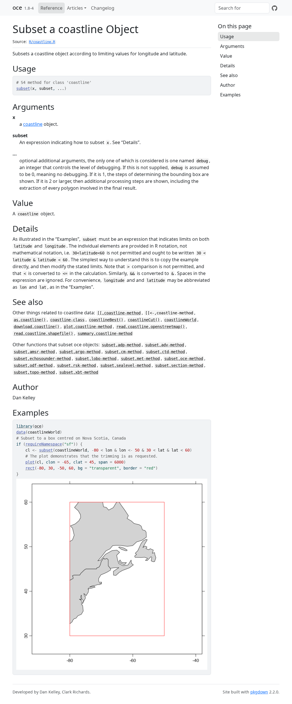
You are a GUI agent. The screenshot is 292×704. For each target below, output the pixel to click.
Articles (75, 8)
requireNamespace (43, 444)
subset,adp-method (121, 345)
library (24, 426)
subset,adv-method (164, 345)
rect (30, 468)
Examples (230, 95)
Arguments (232, 46)
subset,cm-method (123, 351)
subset (23, 88)
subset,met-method (140, 358)
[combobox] (242, 8)
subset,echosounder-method (42, 358)
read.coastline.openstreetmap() (150, 326)
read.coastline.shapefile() (43, 333)
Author (227, 85)
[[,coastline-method (119, 313)
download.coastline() (36, 326)
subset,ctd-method (165, 351)
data (20, 432)
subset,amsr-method (34, 351)
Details (227, 65)
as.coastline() (30, 319)
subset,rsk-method (76, 365)
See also (229, 75)
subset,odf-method (33, 365)
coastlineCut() (144, 319)
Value (226, 56)
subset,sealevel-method (125, 365)
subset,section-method (179, 365)
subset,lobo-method (95, 358)
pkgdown (259, 692)
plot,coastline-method (88, 326)
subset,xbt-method (78, 372)
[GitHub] (274, 8)
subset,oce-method (183, 358)
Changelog (102, 8)
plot (30, 462)
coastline (32, 124)
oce (17, 7)
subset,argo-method (79, 351)
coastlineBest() (106, 319)
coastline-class (67, 319)
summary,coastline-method (105, 333)
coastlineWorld (180, 319)
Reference (51, 8)
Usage (227, 36)
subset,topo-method (34, 372)
